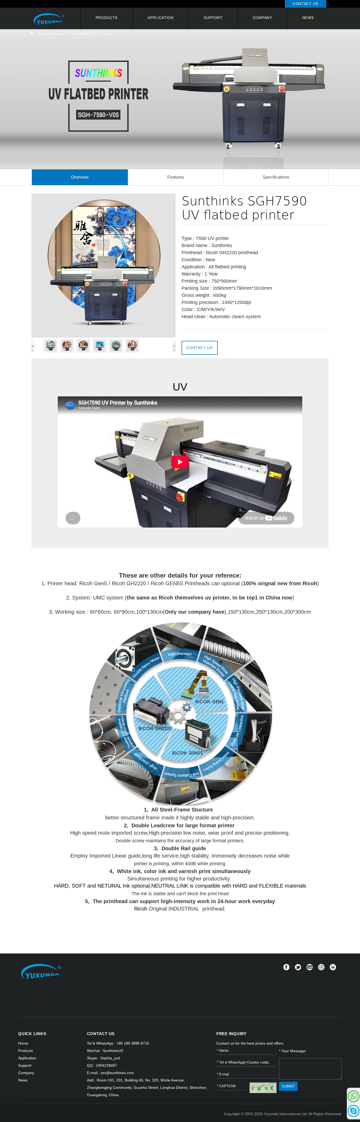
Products (107, 18)
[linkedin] (333, 967)
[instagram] (321, 967)
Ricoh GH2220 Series (96, 34)
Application (161, 18)
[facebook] (286, 967)
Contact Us (305, 4)
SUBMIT (288, 1086)
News (308, 18)
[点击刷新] (263, 1087)
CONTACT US (101, 1033)
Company (262, 18)
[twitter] (298, 967)
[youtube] (310, 967)
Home (31, 33)
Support (213, 18)
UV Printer (71, 34)
